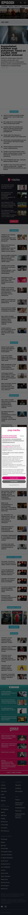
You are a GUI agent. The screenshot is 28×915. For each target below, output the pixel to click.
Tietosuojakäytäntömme (14, 484)
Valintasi (22, 436)
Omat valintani (14, 481)
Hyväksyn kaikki (14, 478)
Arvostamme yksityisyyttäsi (9, 435)
